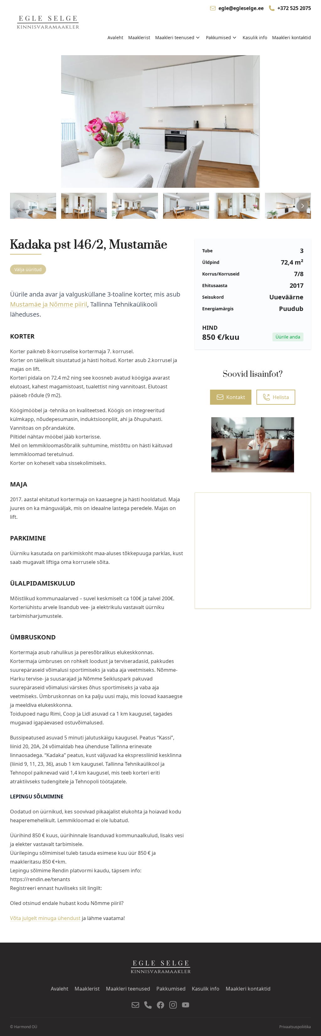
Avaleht (115, 37)
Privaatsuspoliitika (295, 1026)
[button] (302, 206)
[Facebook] (160, 1005)
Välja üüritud (28, 269)
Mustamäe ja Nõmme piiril (48, 304)
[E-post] (135, 1005)
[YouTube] (185, 1005)
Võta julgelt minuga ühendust (45, 918)
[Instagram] (173, 1005)
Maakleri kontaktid (291, 37)
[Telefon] (148, 1005)
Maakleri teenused (128, 988)
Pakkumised (171, 988)
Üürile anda (288, 337)
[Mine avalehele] (48, 23)
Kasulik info (255, 37)
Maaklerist (139, 37)
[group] (33, 205)
